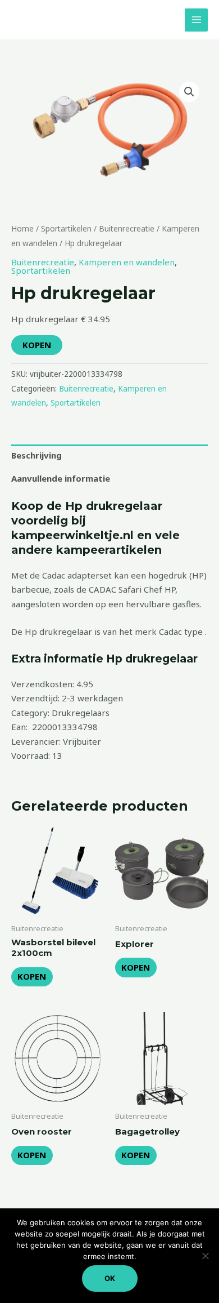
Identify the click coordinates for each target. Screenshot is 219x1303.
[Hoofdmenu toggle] (196, 20)
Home (22, 228)
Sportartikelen (66, 228)
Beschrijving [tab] (36, 455)
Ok (109, 1278)
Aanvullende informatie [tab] (60, 478)
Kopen (36, 344)
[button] (189, 92)
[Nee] (205, 1255)
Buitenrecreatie (126, 228)
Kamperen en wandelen (127, 262)
